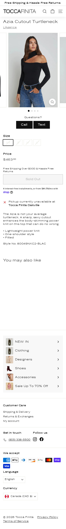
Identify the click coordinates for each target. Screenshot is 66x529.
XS (8, 142)
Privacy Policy (47, 517)
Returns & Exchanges (18, 416)
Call (24, 124)
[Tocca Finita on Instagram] (35, 439)
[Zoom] (52, 102)
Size (6, 136)
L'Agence (10, 27)
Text (42, 124)
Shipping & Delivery (16, 412)
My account (11, 421)
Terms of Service (16, 521)
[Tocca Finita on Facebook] (41, 439)
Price (7, 154)
